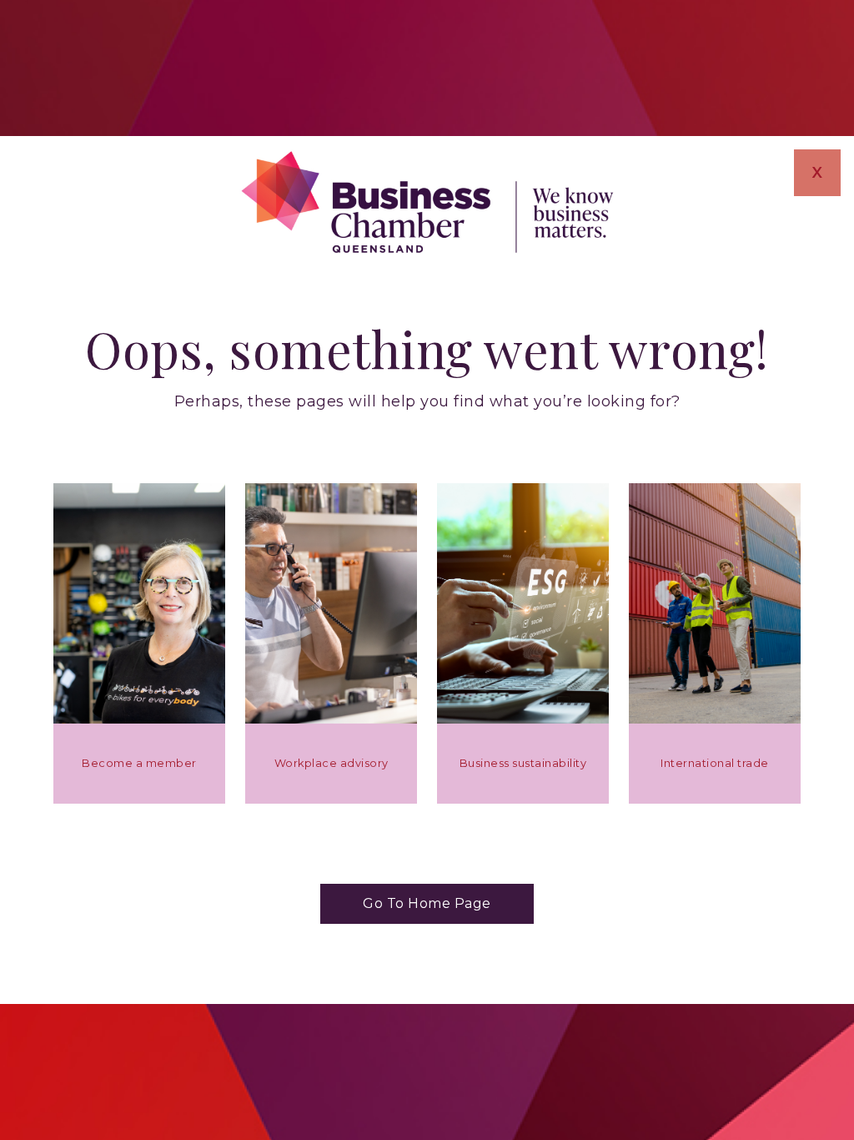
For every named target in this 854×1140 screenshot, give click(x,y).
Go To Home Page (427, 903)
